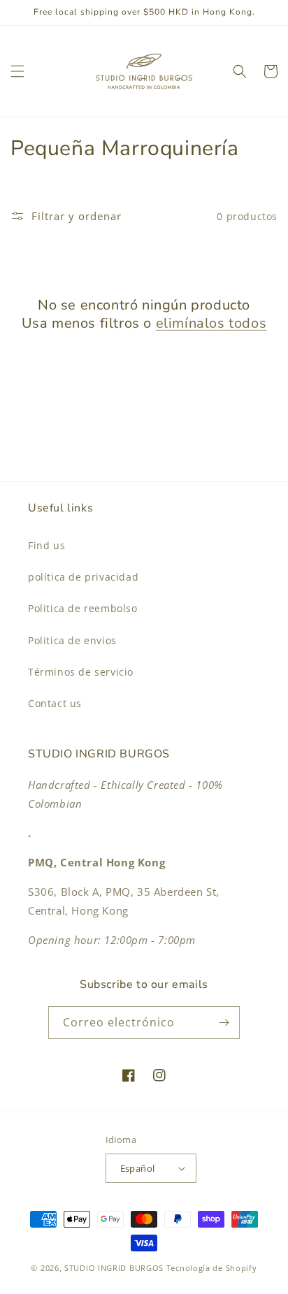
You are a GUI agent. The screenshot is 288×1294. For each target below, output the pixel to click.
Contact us (55, 703)
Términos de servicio (81, 671)
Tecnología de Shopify (211, 1268)
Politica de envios (72, 640)
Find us (46, 545)
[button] (17, 71)
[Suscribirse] (223, 1022)
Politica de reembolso (83, 608)
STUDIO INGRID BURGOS (114, 1268)
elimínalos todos (211, 323)
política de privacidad (83, 576)
